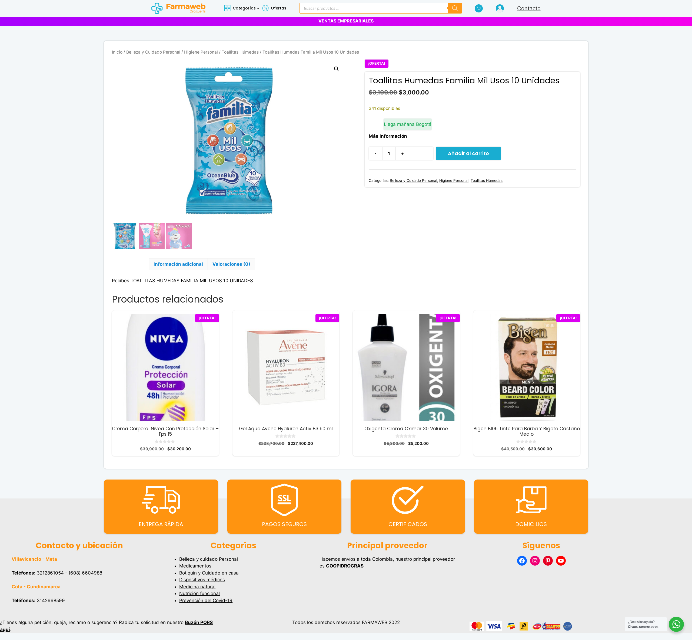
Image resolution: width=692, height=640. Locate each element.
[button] (336, 69)
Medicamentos (195, 566)
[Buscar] (455, 8)
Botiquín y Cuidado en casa (209, 573)
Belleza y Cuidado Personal (153, 52)
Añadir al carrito (468, 153)
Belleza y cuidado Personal (208, 559)
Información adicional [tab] (178, 264)
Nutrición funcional (199, 593)
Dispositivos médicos (202, 579)
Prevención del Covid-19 (205, 600)
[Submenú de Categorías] (258, 8)
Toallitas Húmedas (240, 52)
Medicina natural (197, 586)
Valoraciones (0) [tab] (231, 264)
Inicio (117, 52)
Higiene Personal (201, 52)
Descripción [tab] (130, 264)
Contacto (529, 8)
